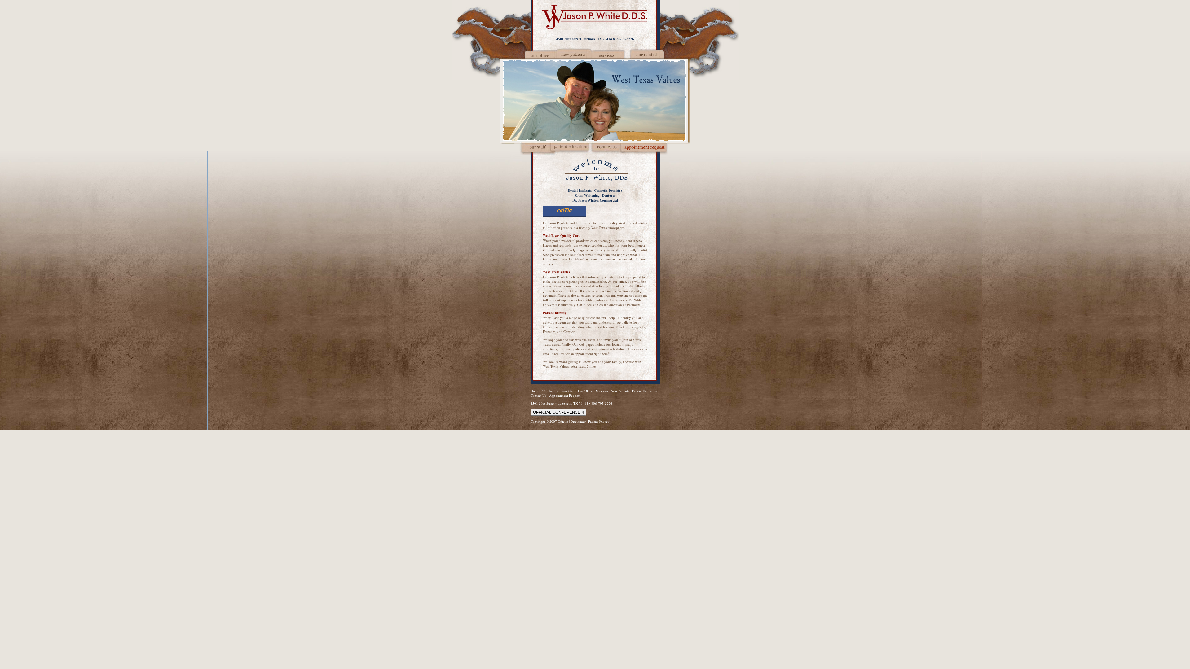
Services (602, 390)
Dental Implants (580, 190)
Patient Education (644, 390)
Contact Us (538, 395)
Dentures (608, 195)
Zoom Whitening (587, 195)
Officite (563, 421)
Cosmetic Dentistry (608, 190)
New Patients (620, 390)
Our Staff (569, 390)
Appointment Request (564, 395)
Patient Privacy (599, 421)
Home (535, 390)
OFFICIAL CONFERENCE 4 (558, 412)
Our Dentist (551, 390)
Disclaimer (578, 421)
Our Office (585, 390)
